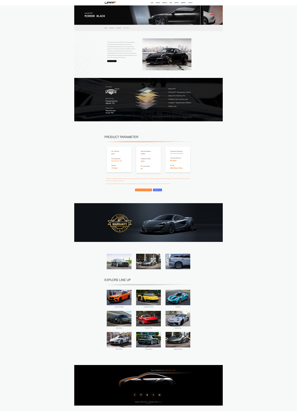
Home (105, 28)
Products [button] (164, 2)
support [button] (176, 2)
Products (112, 28)
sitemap (160, 402)
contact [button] (190, 2)
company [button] (158, 2)
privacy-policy (148, 403)
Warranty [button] (183, 2)
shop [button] (171, 2)
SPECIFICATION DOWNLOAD (143, 190)
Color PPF (118, 28)
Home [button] (152, 2)
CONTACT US (157, 190)
